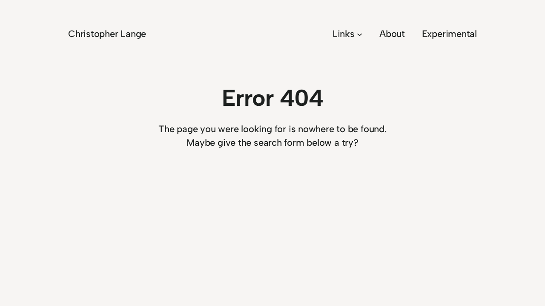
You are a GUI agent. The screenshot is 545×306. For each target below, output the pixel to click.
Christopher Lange (107, 34)
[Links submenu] (359, 34)
